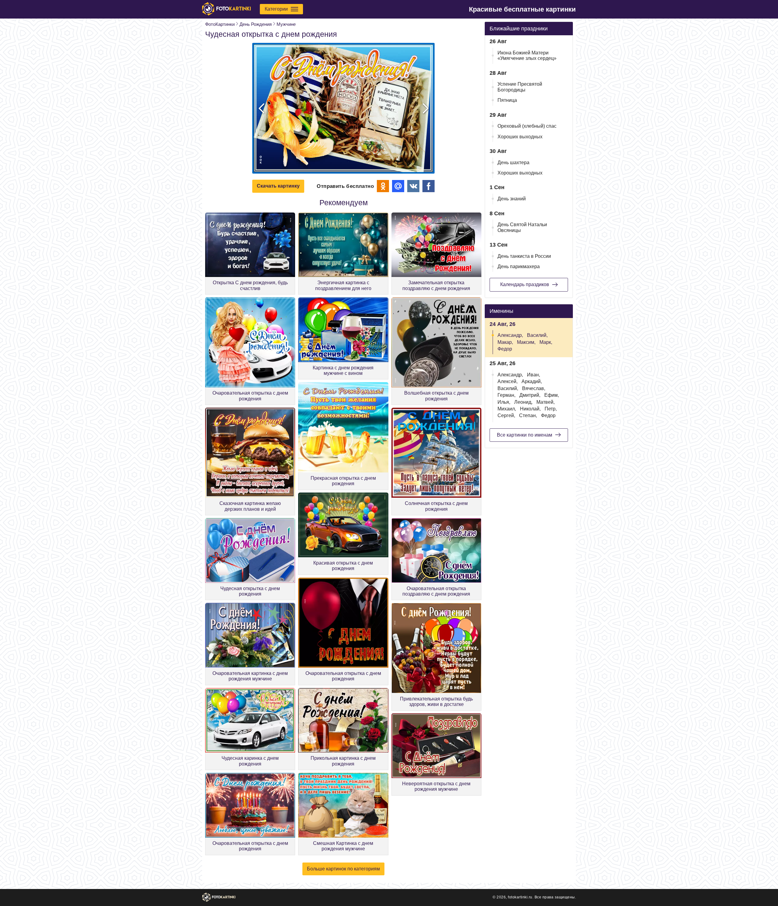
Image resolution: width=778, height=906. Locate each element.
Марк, (545, 342)
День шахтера (513, 162)
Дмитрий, (529, 395)
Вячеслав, (533, 388)
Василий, (537, 335)
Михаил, (506, 408)
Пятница (507, 100)
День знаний (511, 198)
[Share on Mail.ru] (398, 186)
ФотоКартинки (220, 24)
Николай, (530, 408)
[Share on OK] (383, 186)
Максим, (526, 342)
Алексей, (507, 381)
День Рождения (255, 24)
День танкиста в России (524, 256)
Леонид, (523, 402)
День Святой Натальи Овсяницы (522, 227)
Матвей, (545, 402)
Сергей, (506, 415)
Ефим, (551, 395)
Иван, (533, 374)
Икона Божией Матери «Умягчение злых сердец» (526, 55)
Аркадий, (532, 381)
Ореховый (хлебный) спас (526, 126)
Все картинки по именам (524, 434)
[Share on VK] (413, 186)
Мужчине (286, 24)
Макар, (505, 342)
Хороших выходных (519, 136)
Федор (504, 348)
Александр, (510, 335)
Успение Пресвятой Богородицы (519, 86)
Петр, (551, 408)
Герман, (506, 395)
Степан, (528, 415)
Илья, (503, 402)
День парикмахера (518, 266)
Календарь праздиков (524, 284)
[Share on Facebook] (428, 186)
